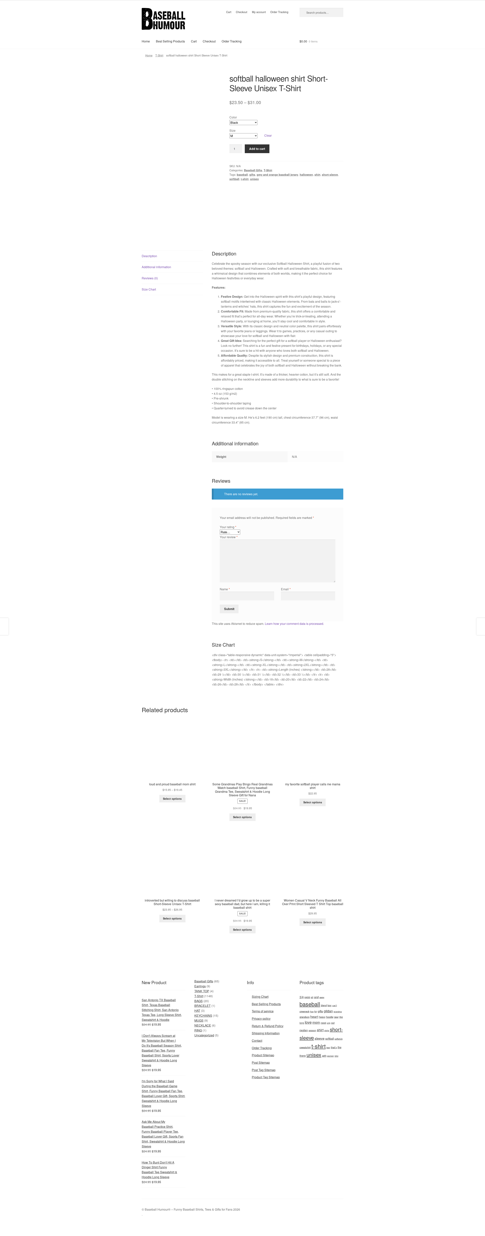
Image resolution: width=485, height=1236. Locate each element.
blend (324, 1005)
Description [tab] (149, 256)
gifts (252, 174)
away (321, 997)
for (315, 1011)
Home (146, 41)
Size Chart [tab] (149, 289)
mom (316, 1022)
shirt (317, 174)
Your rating (228, 527)
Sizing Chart (260, 996)
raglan (304, 1030)
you (336, 1055)
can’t (334, 1005)
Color (233, 117)
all (312, 997)
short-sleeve (330, 174)
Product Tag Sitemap (266, 1077)
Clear (268, 135)
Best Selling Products (170, 41)
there (303, 1055)
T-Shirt (159, 55)
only (328, 1022)
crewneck (304, 1011)
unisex (254, 179)
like (341, 1016)
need (323, 1023)
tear (328, 1047)
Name (225, 589)
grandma (338, 1011)
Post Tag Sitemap (263, 1070)
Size (232, 130)
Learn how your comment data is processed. (294, 623)
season (312, 1030)
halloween (306, 174)
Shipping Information (266, 1033)
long (302, 1022)
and (316, 997)
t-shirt (245, 179)
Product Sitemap (263, 1055)
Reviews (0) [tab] (150, 278)
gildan (328, 1011)
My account (259, 12)
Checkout (241, 12)
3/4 (302, 997)
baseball (242, 174)
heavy (322, 1017)
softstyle (339, 1038)
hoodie (329, 1017)
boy (330, 1005)
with (324, 1055)
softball (234, 179)
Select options (172, 799)
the (339, 1047)
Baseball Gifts (253, 170)
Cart (228, 12)
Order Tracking (279, 12)
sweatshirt (305, 1047)
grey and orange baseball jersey (277, 174)
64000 (307, 997)
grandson (305, 1017)
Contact (257, 1040)
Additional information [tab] (156, 267)
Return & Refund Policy (267, 1026)
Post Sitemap (261, 1062)
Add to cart (257, 148)
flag (312, 1011)
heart (314, 1016)
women (330, 1055)
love (308, 1022)
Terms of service (263, 1011)
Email (286, 589)
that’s (334, 1047)
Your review (229, 537)
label (336, 1016)
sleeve (320, 1038)
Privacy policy (261, 1018)
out (333, 1023)
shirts (326, 1030)
